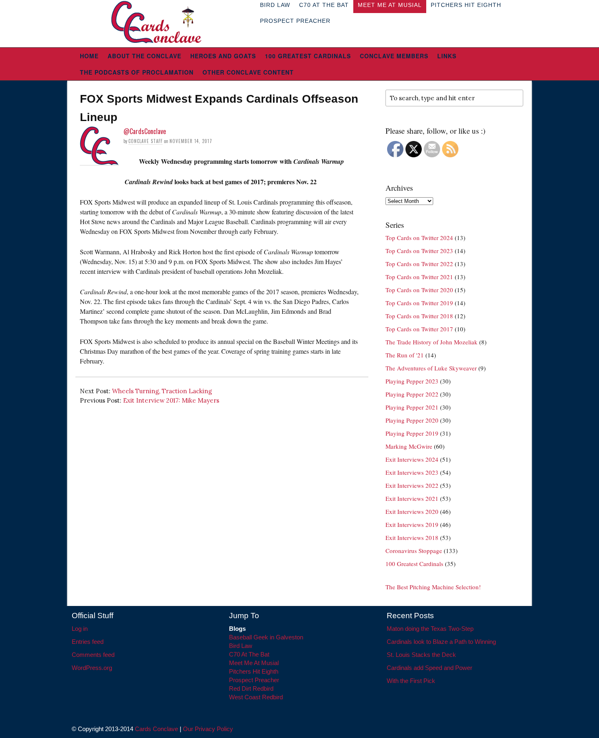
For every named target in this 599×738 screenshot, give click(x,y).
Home (89, 56)
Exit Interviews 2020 (411, 511)
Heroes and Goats (223, 56)
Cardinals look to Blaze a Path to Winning (441, 641)
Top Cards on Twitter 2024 (419, 238)
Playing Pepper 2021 (411, 407)
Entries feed (88, 641)
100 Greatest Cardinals (308, 56)
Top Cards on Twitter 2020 (419, 290)
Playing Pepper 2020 (411, 420)
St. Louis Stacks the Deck (421, 654)
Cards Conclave (156, 728)
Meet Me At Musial (254, 662)
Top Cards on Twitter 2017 (419, 329)
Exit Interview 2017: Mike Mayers (171, 400)
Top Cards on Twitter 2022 (419, 264)
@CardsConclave (144, 131)
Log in (80, 628)
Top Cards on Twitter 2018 (419, 316)
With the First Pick (411, 680)
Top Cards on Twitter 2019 (419, 303)
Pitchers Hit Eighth (253, 671)
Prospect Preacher (295, 21)
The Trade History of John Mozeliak (431, 342)
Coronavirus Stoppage (413, 550)
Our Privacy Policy (208, 728)
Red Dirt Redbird (251, 688)
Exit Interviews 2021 (411, 498)
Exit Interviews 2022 (411, 485)
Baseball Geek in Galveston (266, 637)
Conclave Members (394, 56)
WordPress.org (92, 667)
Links (446, 56)
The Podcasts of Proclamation (137, 72)
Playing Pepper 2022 (411, 394)
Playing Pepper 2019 (411, 433)
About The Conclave (144, 56)
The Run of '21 (404, 355)
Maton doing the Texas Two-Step (430, 628)
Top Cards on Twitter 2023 (419, 251)
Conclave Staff (145, 141)
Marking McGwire (408, 446)
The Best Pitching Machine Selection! (433, 587)
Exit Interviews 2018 (411, 537)
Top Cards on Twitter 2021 (419, 277)
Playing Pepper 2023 (411, 381)
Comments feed (93, 654)
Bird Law (240, 645)
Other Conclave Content (248, 72)
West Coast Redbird (256, 697)
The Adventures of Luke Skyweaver (431, 368)
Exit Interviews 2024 (411, 459)
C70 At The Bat (249, 654)
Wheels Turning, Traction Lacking (162, 391)
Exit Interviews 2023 (411, 472)
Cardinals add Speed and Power (429, 667)
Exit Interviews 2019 (411, 524)
